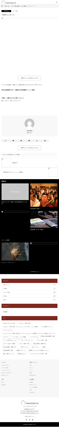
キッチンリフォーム (8, 330)
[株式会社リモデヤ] (29, 403)
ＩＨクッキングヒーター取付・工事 (38, 353)
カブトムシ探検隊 (6, 240)
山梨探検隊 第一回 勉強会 (36, 229)
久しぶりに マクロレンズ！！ (9, 262)
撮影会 (11, 154)
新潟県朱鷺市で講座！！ (35, 208)
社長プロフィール (33, 384)
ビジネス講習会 (16, 154)
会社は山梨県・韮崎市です (39, 343)
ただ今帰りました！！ (35, 271)
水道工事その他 (32, 375)
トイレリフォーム (34, 336)
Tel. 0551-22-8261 (25, 413)
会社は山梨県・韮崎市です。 (10, 347)
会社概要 (32, 379)
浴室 (30, 365)
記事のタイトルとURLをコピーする (29, 78)
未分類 (29, 299)
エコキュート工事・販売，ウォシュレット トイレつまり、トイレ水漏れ (20, 326)
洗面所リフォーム (21, 350)
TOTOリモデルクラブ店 (9, 323)
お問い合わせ (32, 392)
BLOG (31, 389)
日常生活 (29, 296)
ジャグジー (6, 336)
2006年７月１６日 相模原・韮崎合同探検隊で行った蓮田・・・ (14, 202)
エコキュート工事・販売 (24, 323)
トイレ (31, 370)
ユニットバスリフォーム (27, 340)
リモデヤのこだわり (5, 365)
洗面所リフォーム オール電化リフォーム (38, 350)
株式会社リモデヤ (32, 424)
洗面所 (31, 372)
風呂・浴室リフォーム (8, 353)
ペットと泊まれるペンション (10, 340)
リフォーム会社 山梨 (41, 340)
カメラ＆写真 (15, 11)
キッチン (31, 367)
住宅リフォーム (24, 347)
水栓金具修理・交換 (8, 350)
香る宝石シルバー (22, 353)
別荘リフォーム (29, 284)
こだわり (4, 362)
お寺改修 (29, 288)
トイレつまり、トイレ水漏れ (19, 336)
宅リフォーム (35, 347)
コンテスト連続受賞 (33, 387)
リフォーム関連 (29, 292)
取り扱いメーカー (5, 375)
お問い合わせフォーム (29, 416)
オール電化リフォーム (47, 326)
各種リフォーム (33, 362)
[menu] (57, 2)
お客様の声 (4, 384)
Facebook (29, 419)
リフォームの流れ (5, 367)
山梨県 (43, 347)
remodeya (29, 130)
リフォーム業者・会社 (24, 343)
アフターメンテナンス (6, 370)
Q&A (3, 379)
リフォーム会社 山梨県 (9, 343)
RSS (32, 419)
